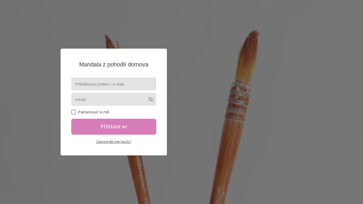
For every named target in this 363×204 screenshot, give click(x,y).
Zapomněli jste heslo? (113, 141)
